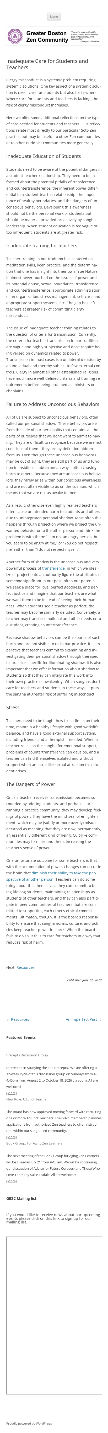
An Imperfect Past (84, 1019)
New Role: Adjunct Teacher (27, 1099)
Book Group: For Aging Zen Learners (34, 1143)
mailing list (16, 1222)
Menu (54, 16)
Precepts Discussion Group (27, 1055)
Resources (26, 967)
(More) (11, 1092)
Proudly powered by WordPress (29, 1423)
